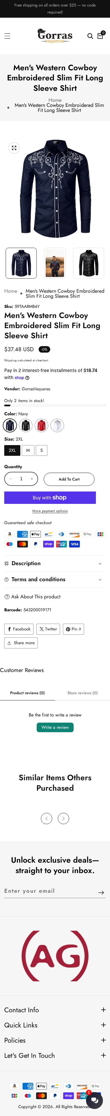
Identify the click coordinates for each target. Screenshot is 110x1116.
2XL (12, 450)
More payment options (50, 510)
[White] (57, 425)
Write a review (55, 727)
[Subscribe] (101, 893)
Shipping (10, 360)
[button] (46, 818)
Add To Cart (69, 479)
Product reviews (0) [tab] (27, 693)
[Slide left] (7, 260)
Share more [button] (24, 643)
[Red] (41, 425)
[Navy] (10, 425)
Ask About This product (35, 596)
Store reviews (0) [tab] (82, 693)
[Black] (25, 425)
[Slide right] (103, 260)
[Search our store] (90, 36)
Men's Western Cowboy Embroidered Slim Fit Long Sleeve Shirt (59, 108)
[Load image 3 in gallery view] (88, 263)
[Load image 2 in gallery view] (55, 263)
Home (55, 100)
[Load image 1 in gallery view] (21, 263)
